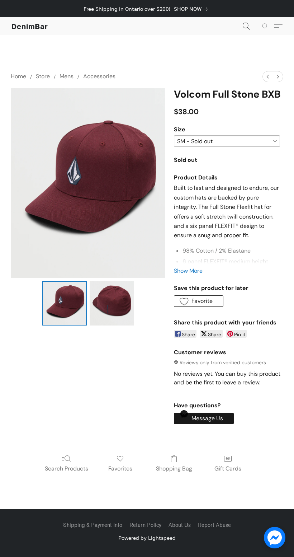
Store (43, 76)
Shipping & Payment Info (92, 525)
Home (18, 76)
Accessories (99, 76)
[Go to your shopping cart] (266, 26)
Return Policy (145, 525)
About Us (180, 525)
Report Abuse (214, 525)
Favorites (120, 468)
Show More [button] (188, 271)
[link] (192, 9)
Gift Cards (227, 468)
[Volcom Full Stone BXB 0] (64, 303)
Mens (67, 76)
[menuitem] (268, 76)
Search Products (66, 468)
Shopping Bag (174, 468)
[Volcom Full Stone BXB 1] (112, 303)
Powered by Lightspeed (147, 538)
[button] (29, 26)
